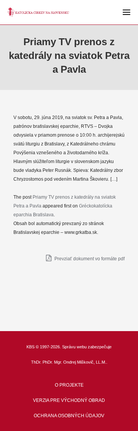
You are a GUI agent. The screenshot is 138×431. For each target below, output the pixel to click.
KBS (30, 346)
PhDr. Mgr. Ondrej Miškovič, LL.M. (74, 362)
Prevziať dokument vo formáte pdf (89, 258)
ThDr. (36, 362)
